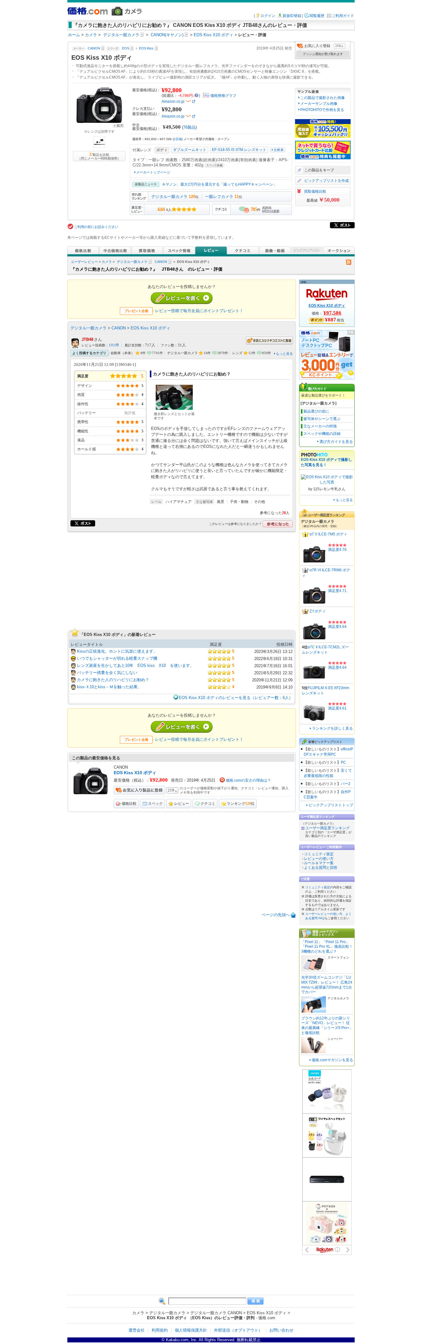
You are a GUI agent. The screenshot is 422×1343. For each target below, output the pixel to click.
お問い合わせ (281, 1330)
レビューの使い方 (319, 858)
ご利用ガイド (343, 16)
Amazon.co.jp (173, 101)
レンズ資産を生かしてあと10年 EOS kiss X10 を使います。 (135, 665)
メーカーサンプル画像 (318, 103)
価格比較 (129, 803)
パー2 (345, 784)
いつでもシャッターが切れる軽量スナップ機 (117, 658)
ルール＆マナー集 (319, 863)
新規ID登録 (292, 16)
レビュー (181, 803)
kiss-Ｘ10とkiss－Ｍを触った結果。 (109, 686)
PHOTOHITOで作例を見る (322, 110)
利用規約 (160, 1330)
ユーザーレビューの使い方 (323, 914)
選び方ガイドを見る (336, 442)
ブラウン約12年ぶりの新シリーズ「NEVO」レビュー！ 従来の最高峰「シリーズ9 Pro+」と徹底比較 (327, 1025)
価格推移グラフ (223, 95)
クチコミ (207, 803)
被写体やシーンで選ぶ (321, 419)
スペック (155, 803)
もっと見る (284, 353)
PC (343, 762)
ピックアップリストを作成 (326, 180)
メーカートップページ (153, 172)
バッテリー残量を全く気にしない (107, 672)
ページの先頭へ (276, 914)
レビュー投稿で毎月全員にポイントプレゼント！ (199, 310)
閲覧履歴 (317, 16)
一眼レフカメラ (219, 196)
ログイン (267, 16)
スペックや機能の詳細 (321, 433)
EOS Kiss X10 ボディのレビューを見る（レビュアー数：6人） (236, 697)
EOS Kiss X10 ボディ (150, 328)
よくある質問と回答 (320, 867)
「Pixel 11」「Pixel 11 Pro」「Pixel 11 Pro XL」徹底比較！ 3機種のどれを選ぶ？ (327, 947)
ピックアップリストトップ (331, 805)
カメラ (107, 262)
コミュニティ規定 (319, 854)
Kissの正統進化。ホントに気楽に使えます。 (117, 651)
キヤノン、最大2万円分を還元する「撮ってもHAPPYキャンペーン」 (219, 184)
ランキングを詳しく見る (332, 728)
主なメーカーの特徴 (320, 426)
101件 (114, 345)
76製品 (189, 127)
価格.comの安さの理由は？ (248, 780)
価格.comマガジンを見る (332, 1060)
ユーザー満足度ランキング (327, 828)
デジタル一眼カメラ (169, 196)
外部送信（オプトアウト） (238, 1330)
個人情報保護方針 (191, 1330)
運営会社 (137, 1330)
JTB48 (87, 339)
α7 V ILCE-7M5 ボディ (328, 534)
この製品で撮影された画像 (322, 98)
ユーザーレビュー (84, 262)
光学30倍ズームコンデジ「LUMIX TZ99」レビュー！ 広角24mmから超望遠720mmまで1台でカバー (326, 984)
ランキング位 (241, 803)
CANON (161, 262)
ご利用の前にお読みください (96, 227)
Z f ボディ (318, 611)
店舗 (178, 139)
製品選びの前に (316, 411)
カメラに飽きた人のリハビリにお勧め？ (113, 679)
